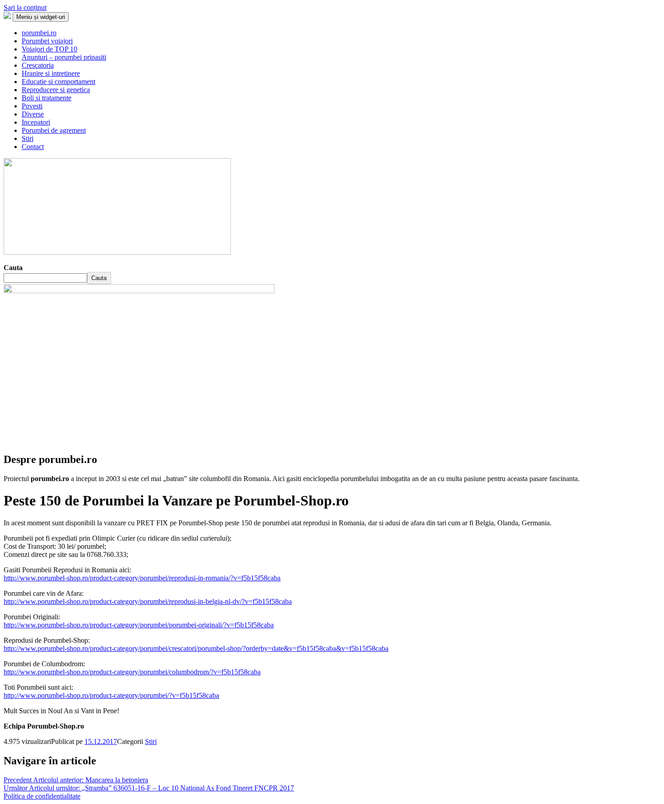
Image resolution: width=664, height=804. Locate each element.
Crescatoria (38, 65)
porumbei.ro (39, 33)
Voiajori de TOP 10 (49, 49)
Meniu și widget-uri (40, 17)
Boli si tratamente (46, 98)
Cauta (13, 267)
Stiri (27, 138)
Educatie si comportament (58, 81)
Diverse (33, 114)
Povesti (32, 106)
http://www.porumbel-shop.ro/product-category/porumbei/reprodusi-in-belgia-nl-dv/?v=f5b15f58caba (148, 601)
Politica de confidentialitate (42, 796)
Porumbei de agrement (54, 130)
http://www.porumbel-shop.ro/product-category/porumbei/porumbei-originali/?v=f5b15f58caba (139, 625)
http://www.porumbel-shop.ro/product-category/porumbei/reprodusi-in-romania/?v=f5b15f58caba (142, 578)
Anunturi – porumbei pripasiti (64, 57)
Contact (33, 146)
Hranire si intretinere (51, 73)
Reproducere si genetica (56, 89)
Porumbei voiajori (47, 41)
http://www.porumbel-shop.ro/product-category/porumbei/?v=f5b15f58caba (111, 695)
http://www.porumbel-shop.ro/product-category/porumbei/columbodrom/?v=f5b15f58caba (132, 672)
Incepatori (36, 122)
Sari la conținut (25, 7)
